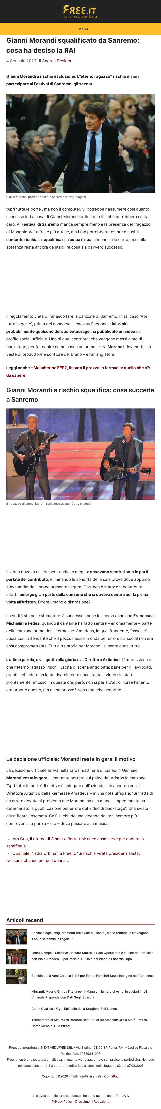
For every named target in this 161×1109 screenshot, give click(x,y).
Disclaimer (83, 1102)
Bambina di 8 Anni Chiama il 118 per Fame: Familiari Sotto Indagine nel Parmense (92, 976)
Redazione (101, 1102)
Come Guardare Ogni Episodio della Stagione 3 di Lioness (74, 1009)
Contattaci (111, 1076)
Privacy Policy (62, 1102)
